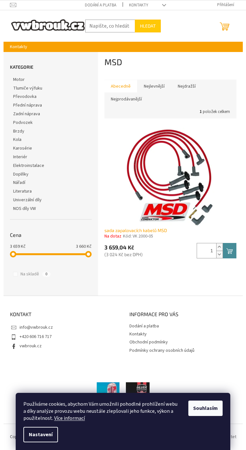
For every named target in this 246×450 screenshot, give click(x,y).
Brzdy (18, 131)
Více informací (69, 418)
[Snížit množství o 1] (219, 254)
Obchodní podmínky (148, 342)
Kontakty (138, 5)
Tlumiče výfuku (27, 88)
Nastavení (41, 434)
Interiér (20, 157)
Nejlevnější (154, 86)
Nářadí (19, 182)
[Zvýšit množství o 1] (219, 247)
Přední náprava (27, 105)
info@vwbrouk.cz (36, 327)
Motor (19, 79)
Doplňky (21, 174)
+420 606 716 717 (36, 336)
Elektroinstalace (28, 165)
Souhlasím (205, 408)
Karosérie (22, 148)
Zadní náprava (26, 114)
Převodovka (25, 96)
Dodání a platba (100, 5)
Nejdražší (187, 86)
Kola (17, 139)
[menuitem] (19, 47)
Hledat (148, 26)
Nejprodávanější (126, 99)
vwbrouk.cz (31, 346)
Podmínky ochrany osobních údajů (161, 350)
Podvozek (23, 122)
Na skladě (33, 274)
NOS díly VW (24, 208)
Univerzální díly (27, 200)
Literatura (22, 191)
